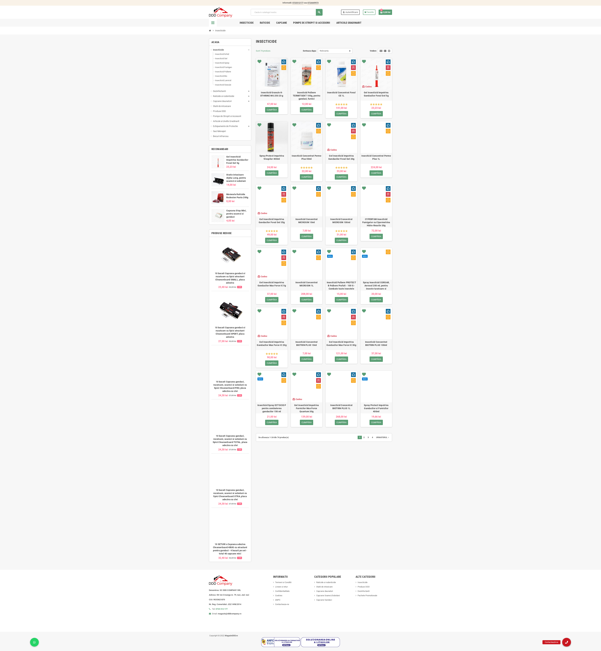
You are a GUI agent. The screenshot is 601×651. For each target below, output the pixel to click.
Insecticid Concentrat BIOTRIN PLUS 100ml (376, 343)
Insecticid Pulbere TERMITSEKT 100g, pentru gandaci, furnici (306, 95)
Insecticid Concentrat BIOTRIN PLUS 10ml (306, 343)
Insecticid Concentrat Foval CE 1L (341, 94)
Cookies (278, 595)
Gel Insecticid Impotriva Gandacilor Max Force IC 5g (272, 284)
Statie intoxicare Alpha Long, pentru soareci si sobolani (236, 177)
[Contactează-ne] (566, 642)
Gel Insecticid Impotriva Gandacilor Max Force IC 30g (341, 343)
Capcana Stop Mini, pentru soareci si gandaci (236, 213)
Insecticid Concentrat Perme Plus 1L (376, 157)
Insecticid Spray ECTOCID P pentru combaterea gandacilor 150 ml (271, 408)
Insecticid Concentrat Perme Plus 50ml (306, 157)
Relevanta (324, 51)
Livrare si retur (281, 587)
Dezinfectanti (364, 591)
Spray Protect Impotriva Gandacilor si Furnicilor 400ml (376, 408)
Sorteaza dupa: (309, 51)
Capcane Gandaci (324, 600)
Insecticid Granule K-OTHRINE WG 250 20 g (271, 94)
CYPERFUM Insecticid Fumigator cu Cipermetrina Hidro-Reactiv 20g (376, 222)
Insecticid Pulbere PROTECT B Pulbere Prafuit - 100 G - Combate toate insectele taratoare (341, 285)
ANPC (277, 600)
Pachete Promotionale (367, 595)
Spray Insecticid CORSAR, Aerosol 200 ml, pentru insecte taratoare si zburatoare (376, 285)
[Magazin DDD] (220, 12)
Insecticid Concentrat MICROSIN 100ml (341, 221)
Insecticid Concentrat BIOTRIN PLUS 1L (341, 407)
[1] (336, 104)
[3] (341, 104)
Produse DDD (364, 587)
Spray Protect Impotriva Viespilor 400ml (271, 157)
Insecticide (362, 582)
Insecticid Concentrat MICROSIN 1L (306, 284)
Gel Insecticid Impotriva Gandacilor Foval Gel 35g (272, 221)
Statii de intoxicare (324, 587)
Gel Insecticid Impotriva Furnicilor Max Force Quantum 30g (306, 408)
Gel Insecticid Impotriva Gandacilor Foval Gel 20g (341, 157)
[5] (346, 104)
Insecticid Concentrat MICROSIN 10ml (306, 221)
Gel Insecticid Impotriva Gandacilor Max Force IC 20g (272, 343)
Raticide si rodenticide (326, 582)
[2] (339, 104)
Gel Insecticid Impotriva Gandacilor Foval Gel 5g (237, 159)
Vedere (373, 51)
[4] (344, 104)
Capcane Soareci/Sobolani (328, 595)
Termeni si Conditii (283, 582)
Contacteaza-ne (282, 604)
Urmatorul (383, 437)
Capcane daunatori (324, 591)
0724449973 (313, 3)
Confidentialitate (282, 591)
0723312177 (297, 3)
